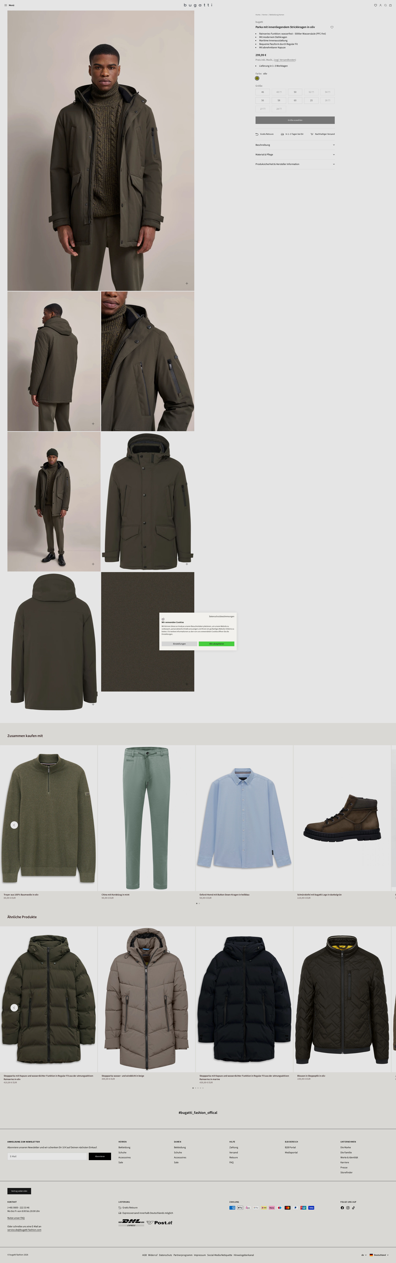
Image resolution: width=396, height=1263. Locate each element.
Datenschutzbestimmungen (221, 616)
